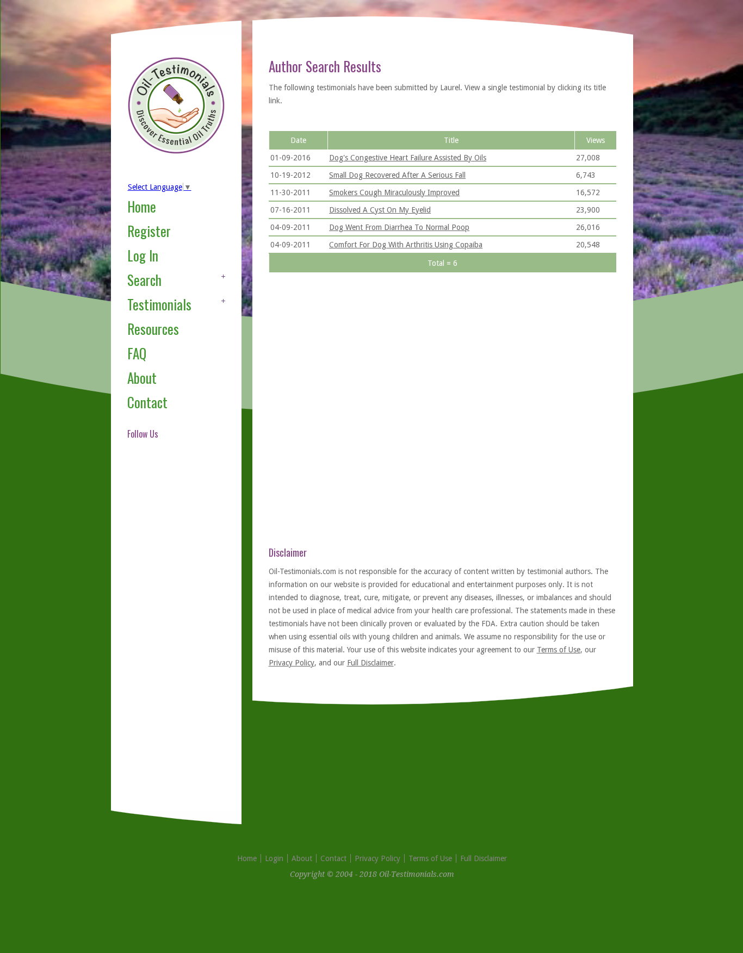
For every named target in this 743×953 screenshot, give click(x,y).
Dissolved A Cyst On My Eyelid (380, 209)
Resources (153, 328)
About (142, 377)
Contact (147, 402)
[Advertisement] (170, 638)
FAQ (136, 353)
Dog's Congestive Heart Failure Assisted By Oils (407, 157)
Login (274, 858)
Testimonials (159, 304)
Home (141, 206)
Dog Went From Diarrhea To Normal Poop (399, 227)
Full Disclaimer (370, 662)
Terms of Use (558, 649)
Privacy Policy (291, 662)
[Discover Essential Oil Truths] (176, 151)
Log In (142, 255)
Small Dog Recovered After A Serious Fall (397, 175)
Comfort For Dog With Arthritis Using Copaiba (405, 244)
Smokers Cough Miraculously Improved (394, 192)
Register (149, 231)
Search (144, 279)
